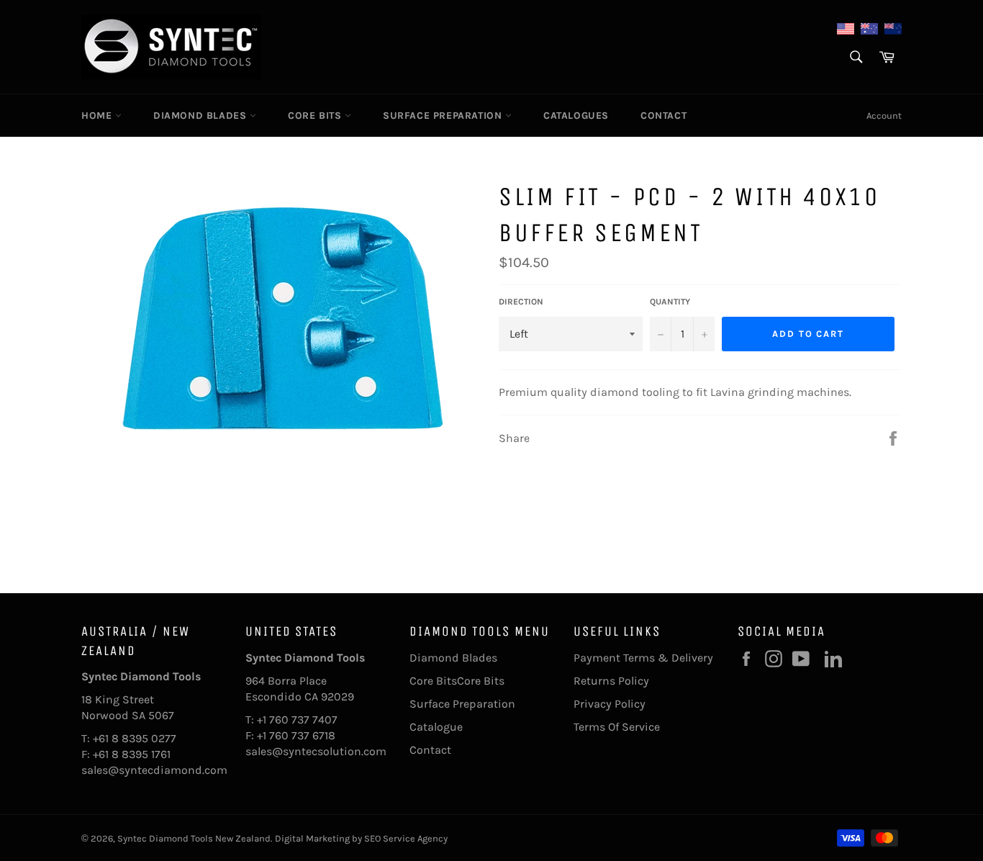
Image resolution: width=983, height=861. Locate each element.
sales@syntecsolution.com (315, 751)
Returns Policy (611, 681)
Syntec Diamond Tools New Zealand (194, 838)
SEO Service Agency (406, 838)
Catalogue (436, 727)
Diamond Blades (201, 115)
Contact (663, 115)
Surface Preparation (444, 115)
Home (98, 115)
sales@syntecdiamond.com (154, 770)
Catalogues (576, 115)
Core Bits (316, 115)
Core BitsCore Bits (456, 681)
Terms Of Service (617, 727)
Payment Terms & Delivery (643, 657)
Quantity (670, 302)
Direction (521, 302)
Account (884, 115)
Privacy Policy (609, 704)
